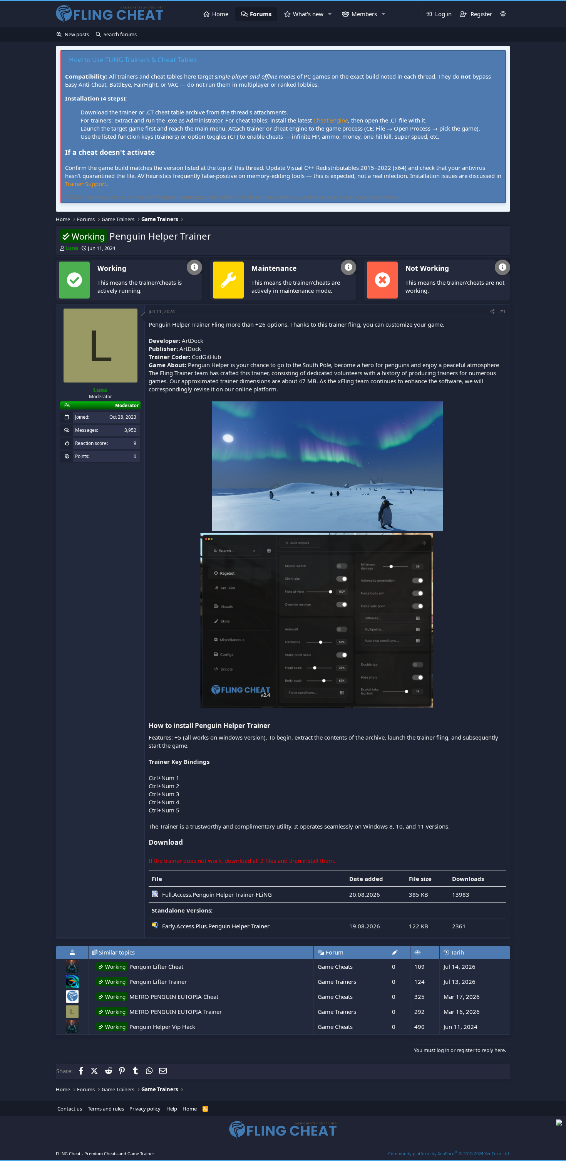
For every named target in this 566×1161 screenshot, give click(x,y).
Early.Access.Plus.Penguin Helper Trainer (216, 926)
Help (171, 1108)
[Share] (492, 311)
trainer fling (432, 737)
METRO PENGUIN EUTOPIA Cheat (161, 996)
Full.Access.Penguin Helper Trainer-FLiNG (217, 894)
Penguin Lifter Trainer (146, 981)
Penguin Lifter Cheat (144, 966)
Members (364, 14)
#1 (503, 311)
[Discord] (559, 1123)
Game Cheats (335, 966)
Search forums (120, 34)
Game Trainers (337, 981)
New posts (77, 34)
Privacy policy (145, 1108)
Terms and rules (106, 1108)
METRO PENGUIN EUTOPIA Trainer (163, 1011)
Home (220, 14)
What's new (308, 14)
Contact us (69, 1108)
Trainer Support (85, 184)
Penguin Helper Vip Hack (150, 1026)
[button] (329, 14)
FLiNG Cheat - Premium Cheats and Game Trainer (105, 1153)
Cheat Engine (330, 120)
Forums (260, 14)
